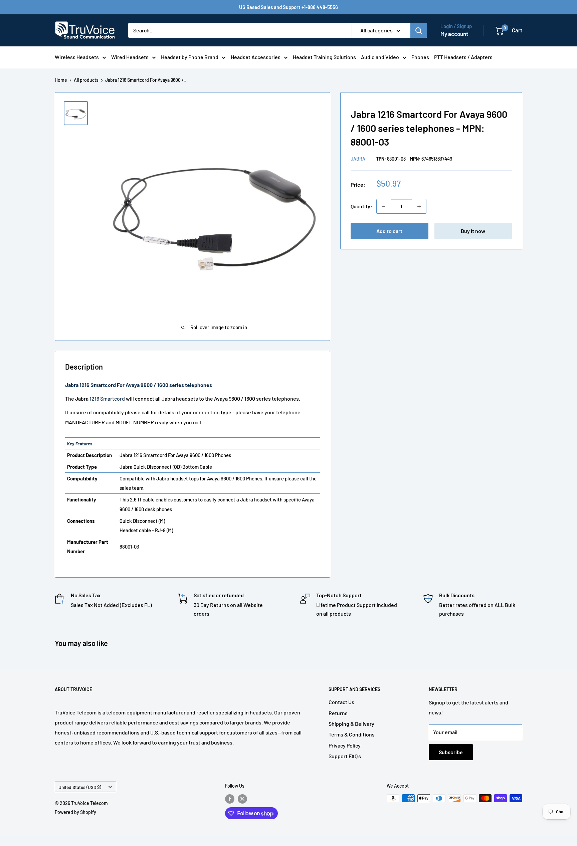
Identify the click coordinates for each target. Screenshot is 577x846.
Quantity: (361, 206)
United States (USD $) (79, 787)
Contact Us (341, 702)
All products (86, 80)
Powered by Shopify (75, 812)
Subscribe (451, 752)
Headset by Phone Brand (189, 57)
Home (61, 80)
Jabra (358, 159)
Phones (420, 57)
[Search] (418, 30)
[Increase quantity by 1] (419, 206)
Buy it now (473, 231)
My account (454, 33)
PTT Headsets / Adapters (463, 57)
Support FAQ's (345, 756)
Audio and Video (380, 57)
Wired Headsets (130, 57)
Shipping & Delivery (351, 723)
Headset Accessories (255, 57)
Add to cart (389, 231)
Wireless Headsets (77, 57)
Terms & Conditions (352, 734)
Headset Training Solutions (324, 57)
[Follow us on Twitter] (242, 799)
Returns (338, 713)
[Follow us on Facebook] (229, 799)
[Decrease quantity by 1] (384, 206)
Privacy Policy (345, 745)
